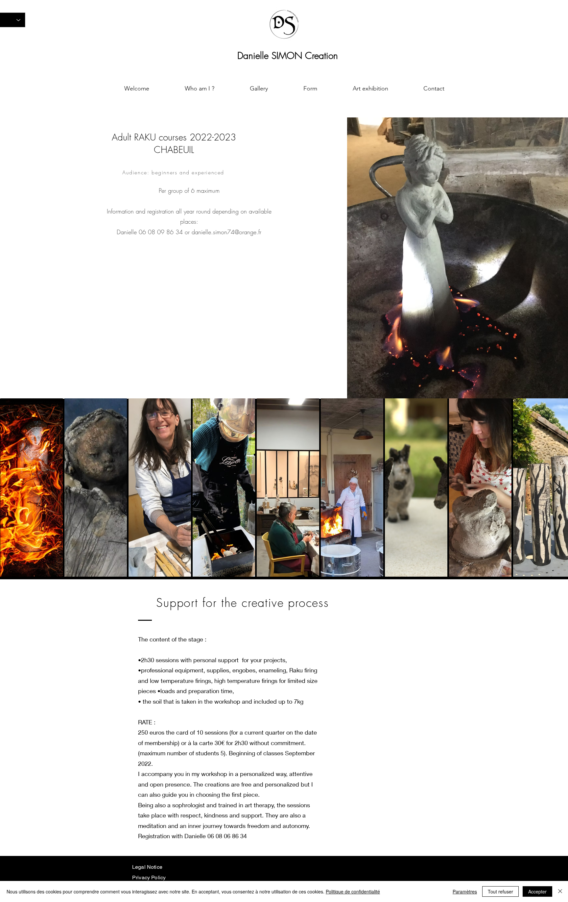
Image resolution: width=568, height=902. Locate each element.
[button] (259, 88)
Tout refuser (500, 891)
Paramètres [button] (465, 891)
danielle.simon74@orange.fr (226, 232)
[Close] (560, 891)
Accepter (537, 891)
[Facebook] (293, 870)
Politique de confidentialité (353, 891)
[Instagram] (277, 870)
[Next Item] (556, 487)
